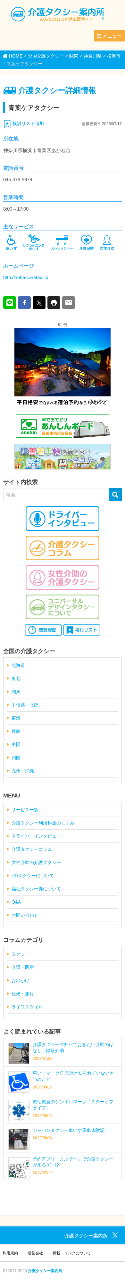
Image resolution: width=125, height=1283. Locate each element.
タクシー (20, 954)
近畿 (16, 731)
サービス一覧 (25, 809)
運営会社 (35, 1253)
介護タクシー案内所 (45, 1271)
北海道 (18, 665)
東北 (16, 678)
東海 (16, 718)
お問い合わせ (25, 915)
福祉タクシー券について (36, 888)
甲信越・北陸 (25, 704)
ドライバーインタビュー (36, 836)
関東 (16, 691)
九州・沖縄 (23, 770)
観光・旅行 (23, 993)
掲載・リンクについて (72, 1253)
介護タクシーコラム (32, 849)
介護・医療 (23, 967)
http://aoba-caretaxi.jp (25, 277)
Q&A (16, 902)
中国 (16, 744)
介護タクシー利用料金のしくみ (43, 822)
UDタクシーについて (33, 875)
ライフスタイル (27, 1006)
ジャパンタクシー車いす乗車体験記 (68, 1130)
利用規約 (10, 1253)
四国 (16, 757)
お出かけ (20, 980)
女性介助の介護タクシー (36, 862)
